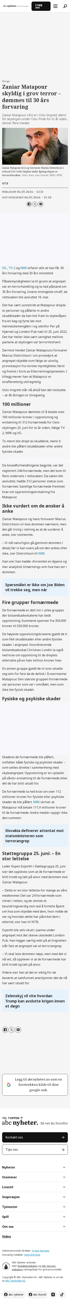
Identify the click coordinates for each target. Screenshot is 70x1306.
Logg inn (38, 6)
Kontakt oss (14, 1137)
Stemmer (9, 1177)
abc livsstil (39, 1294)
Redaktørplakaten (27, 1266)
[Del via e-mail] (40, 204)
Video (6, 1236)
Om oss (8, 1226)
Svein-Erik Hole (32, 1254)
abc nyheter (16, 1294)
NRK (23, 268)
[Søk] (65, 6)
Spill (5, 1217)
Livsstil (7, 1187)
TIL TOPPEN (10, 1118)
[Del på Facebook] (29, 204)
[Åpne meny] (55, 6)
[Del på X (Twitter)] (35, 204)
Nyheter (8, 1167)
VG (4, 268)
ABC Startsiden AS (15, 1280)
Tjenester (10, 1207)
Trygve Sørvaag (40, 1250)
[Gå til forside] (15, 6)
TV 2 (12, 268)
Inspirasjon (11, 1197)
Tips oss (11, 1149)
